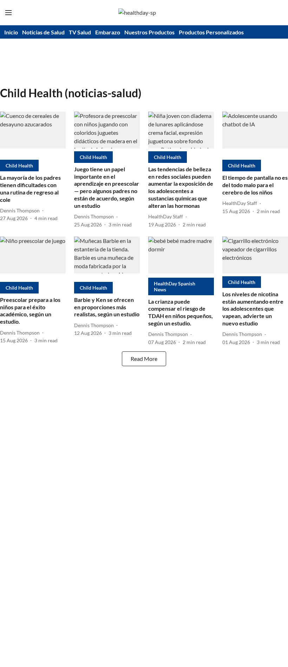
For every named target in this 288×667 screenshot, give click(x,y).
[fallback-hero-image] (33, 134)
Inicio (11, 32)
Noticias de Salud (43, 32)
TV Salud (80, 32)
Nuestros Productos (149, 32)
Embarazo (107, 32)
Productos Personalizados (211, 32)
